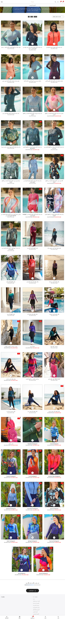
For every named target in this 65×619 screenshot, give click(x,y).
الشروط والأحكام (36, 609)
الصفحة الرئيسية (32, 5)
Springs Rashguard (32, 541)
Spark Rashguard (54, 508)
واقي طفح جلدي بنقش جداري (54, 411)
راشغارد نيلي (32, 346)
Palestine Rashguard (32, 443)
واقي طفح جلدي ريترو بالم (54, 281)
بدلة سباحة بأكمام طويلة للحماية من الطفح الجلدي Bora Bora (32, 147)
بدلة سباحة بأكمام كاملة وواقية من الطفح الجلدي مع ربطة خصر (54, 147)
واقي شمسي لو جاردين (10, 411)
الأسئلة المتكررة (36, 614)
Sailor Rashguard (11, 541)
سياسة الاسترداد (36, 605)
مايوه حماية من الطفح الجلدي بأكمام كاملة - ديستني (11, 47)
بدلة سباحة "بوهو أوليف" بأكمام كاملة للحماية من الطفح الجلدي (11, 248)
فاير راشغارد (11, 443)
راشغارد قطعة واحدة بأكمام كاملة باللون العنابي (54, 81)
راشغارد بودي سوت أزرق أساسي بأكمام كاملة (32, 81)
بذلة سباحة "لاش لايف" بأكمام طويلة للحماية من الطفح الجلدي (32, 181)
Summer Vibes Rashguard (54, 476)
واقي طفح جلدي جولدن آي (32, 314)
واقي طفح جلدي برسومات (54, 314)
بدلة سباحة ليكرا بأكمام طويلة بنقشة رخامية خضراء (10, 147)
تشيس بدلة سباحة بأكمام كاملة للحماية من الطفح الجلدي (54, 114)
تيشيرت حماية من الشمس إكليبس (10, 346)
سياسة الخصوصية (36, 607)
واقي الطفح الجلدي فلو (11, 281)
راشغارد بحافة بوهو (54, 346)
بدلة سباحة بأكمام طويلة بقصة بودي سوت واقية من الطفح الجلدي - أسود (32, 48)
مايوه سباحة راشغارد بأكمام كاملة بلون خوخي (10, 81)
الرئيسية (28, 10)
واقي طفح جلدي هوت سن (32, 411)
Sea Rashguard (21, 573)
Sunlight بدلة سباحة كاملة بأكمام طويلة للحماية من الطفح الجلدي (32, 215)
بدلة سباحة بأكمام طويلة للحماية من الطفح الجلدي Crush (54, 215)
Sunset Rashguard (43, 573)
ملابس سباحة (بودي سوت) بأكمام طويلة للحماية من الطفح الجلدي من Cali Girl (11, 215)
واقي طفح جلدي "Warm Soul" (54, 379)
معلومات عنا (35, 596)
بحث (34, 599)
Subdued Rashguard (11, 508)
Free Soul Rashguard (54, 541)
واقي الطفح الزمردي (11, 314)
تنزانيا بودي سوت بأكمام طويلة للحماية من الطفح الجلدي (11, 181)
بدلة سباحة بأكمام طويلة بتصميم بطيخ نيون (54, 47)
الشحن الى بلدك (36, 603)
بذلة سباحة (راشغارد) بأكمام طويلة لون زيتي (10, 113)
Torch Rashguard (32, 476)
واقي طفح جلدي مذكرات (11, 379)
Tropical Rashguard (10, 476)
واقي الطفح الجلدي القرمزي (32, 248)
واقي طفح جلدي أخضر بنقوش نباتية (54, 248)
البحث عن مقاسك (36, 601)
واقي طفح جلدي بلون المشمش (32, 281)
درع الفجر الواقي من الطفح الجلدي (32, 379)
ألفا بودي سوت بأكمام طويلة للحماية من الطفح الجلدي (54, 181)
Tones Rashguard (54, 443)
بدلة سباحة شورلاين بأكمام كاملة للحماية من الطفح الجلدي (32, 114)
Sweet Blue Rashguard (32, 508)
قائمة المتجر (35, 612)
